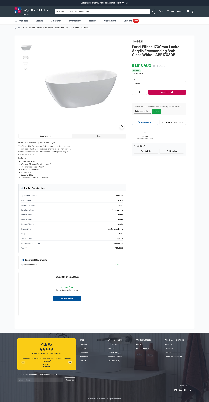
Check (156, 111)
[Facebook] (185, 390)
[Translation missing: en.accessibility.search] (152, 11)
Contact (83, 361)
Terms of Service (115, 357)
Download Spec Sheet (174, 122)
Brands (39, 20)
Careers (131, 20)
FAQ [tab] (99, 136)
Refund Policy (113, 353)
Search (111, 348)
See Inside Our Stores (173, 357)
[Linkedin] (175, 390)
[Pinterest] (180, 390)
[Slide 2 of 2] (26, 63)
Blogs (138, 344)
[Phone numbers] (161, 11)
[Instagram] (190, 390)
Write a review (67, 298)
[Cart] (193, 11)
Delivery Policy (114, 361)
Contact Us (110, 20)
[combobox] (105, 11)
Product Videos (142, 348)
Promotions (75, 20)
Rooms (93, 20)
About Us (168, 344)
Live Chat (173, 151)
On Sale (83, 348)
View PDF (119, 265)
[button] (188, 11)
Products (23, 20)
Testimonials (169, 348)
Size (133, 79)
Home (19, 28)
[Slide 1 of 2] (26, 47)
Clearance (56, 20)
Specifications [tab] (45, 136)
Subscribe (70, 380)
